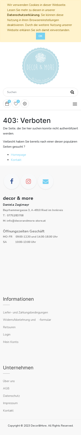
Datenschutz (11, 396)
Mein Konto (10, 342)
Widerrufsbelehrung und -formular (27, 320)
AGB (6, 388)
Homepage (18, 155)
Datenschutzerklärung (23, 15)
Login (6, 334)
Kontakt (16, 160)
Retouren (9, 327)
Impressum (10, 403)
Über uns (9, 381)
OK (40, 36)
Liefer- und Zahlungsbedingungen (25, 312)
